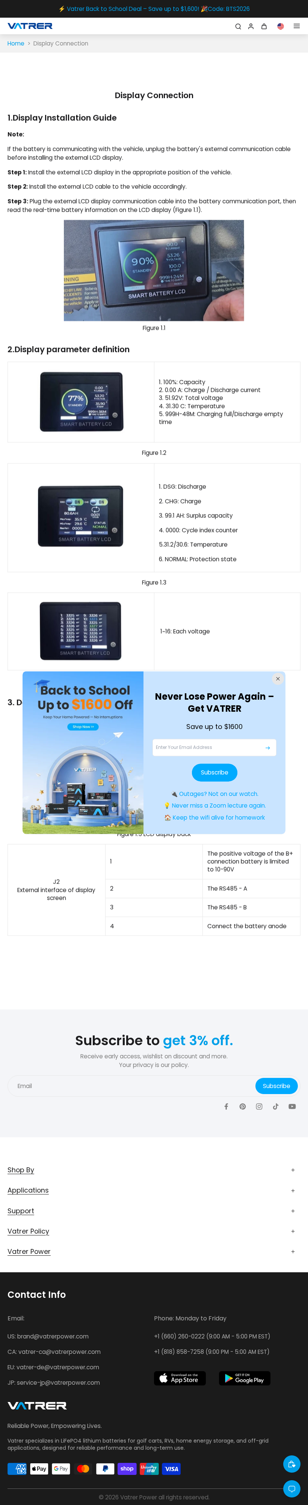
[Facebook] (226, 1106)
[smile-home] (291, 1464)
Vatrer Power (138, 1497)
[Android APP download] (245, 1378)
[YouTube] (292, 1106)
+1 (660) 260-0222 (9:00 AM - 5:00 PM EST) (212, 1336)
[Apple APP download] (180, 1378)
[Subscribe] (268, 748)
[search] (237, 25)
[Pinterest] (242, 1106)
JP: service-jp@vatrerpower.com (54, 1383)
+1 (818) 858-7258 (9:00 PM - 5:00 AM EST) (212, 1352)
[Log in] (250, 25)
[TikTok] (275, 1106)
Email (25, 1086)
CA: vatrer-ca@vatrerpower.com (54, 1352)
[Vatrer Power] (37, 1408)
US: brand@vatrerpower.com (48, 1336)
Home (16, 43)
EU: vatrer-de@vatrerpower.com (53, 1367)
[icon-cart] (265, 26)
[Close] (278, 679)
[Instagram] (259, 1106)
